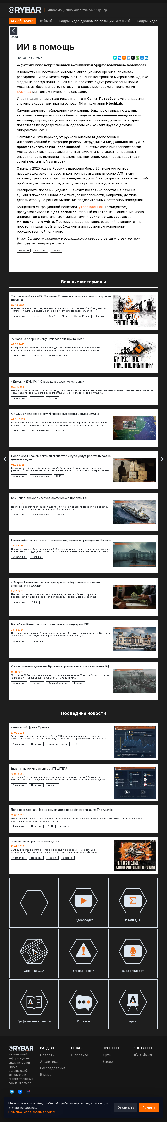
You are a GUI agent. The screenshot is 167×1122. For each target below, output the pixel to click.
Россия (56, 250)
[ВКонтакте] (119, 58)
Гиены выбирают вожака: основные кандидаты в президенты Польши (61, 540)
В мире (46, 1075)
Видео (107, 1061)
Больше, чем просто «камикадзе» (35, 841)
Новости (24, 250)
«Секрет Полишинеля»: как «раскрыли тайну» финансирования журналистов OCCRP (55, 584)
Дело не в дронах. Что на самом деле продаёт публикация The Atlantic (62, 809)
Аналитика (40, 250)
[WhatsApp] (137, 58)
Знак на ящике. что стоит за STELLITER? (39, 768)
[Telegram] (128, 58)
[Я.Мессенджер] (115, 58)
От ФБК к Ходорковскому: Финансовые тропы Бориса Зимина (55, 413)
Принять (149, 1107)
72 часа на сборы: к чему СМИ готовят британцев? (47, 339)
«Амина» (24, 92)
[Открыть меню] (156, 10)
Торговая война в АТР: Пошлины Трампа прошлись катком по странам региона (61, 298)
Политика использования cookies (32, 1112)
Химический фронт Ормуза (30, 727)
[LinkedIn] (146, 58)
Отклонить (126, 1107)
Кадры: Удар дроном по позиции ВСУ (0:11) (81, 21)
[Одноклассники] (124, 58)
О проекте (79, 1055)
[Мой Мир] (142, 58)
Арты (106, 1055)
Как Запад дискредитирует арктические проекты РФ (49, 498)
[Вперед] (162, 459)
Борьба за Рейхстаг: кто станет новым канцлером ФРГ (50, 624)
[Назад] (14, 31)
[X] (133, 58)
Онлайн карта (22, 21)
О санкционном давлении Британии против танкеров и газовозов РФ (60, 666)
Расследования (52, 1068)
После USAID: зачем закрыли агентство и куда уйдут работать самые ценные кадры (61, 457)
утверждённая (91, 207)
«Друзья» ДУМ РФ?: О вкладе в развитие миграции (47, 381)
